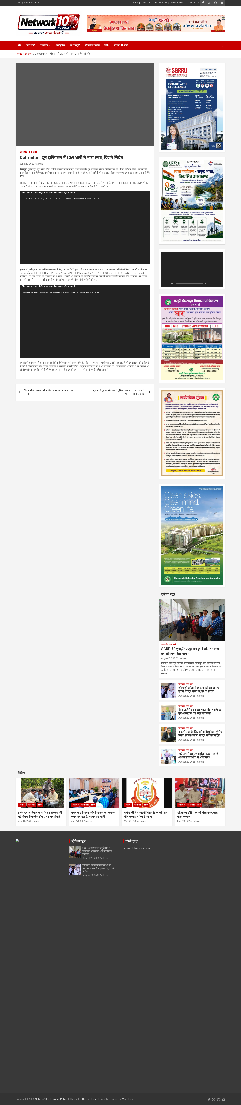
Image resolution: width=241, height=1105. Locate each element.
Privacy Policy (160, 2)
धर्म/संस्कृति (75, 45)
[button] (192, 269)
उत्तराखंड (44, 45)
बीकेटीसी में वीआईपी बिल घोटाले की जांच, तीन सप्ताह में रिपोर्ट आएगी (146, 815)
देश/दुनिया (60, 45)
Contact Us (193, 2)
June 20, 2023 (27, 164)
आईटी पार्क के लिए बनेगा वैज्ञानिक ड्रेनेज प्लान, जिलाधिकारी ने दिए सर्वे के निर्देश (200, 733)
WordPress (128, 1099)
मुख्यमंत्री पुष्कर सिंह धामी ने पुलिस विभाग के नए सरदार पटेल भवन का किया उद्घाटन (119, 392)
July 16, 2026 (25, 821)
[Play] (165, 283)
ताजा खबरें (30, 45)
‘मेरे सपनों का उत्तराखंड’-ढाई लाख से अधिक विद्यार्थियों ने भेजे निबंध (198, 755)
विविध (106, 45)
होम (19, 45)
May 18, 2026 (184, 821)
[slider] (189, 283)
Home (135, 2)
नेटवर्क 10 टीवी (121, 45)
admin (39, 164)
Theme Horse (89, 1099)
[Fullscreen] (218, 283)
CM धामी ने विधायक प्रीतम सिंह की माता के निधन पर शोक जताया (49, 392)
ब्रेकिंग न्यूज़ (168, 594)
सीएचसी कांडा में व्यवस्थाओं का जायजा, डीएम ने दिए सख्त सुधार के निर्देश (199, 689)
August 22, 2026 (169, 658)
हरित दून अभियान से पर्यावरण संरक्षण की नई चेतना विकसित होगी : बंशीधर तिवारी (40, 815)
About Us (145, 2)
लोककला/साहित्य (92, 45)
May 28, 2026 (131, 821)
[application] (85, 227)
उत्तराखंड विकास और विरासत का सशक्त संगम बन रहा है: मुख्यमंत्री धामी (93, 815)
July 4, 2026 (77, 821)
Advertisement (177, 2)
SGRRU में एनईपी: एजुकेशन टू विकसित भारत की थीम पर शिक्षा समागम (97, 851)
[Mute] (213, 283)
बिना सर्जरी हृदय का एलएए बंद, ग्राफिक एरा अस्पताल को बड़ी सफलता (199, 711)
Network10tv (42, 1099)
